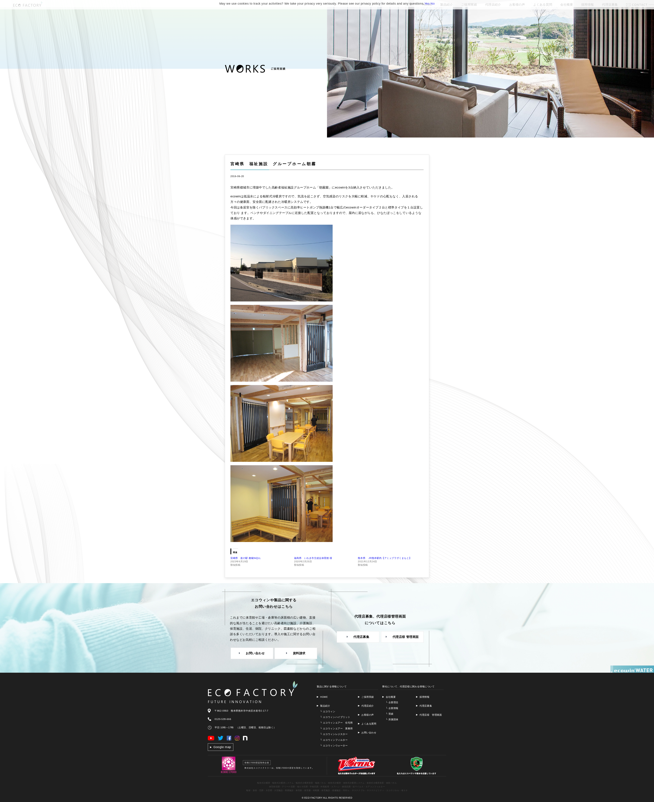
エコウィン (327, 711)
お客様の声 (367, 714)
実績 (389, 713)
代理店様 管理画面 (430, 714)
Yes (427, 3)
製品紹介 (325, 705)
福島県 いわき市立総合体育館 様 (313, 558)
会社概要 (391, 697)
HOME (324, 697)
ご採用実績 (367, 697)
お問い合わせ (368, 732)
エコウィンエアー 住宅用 (336, 722)
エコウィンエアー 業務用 (336, 728)
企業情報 (392, 708)
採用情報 (424, 697)
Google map (222, 747)
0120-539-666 (223, 719)
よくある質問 (368, 723)
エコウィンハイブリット (335, 717)
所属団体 (392, 719)
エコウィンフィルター (334, 740)
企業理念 (392, 702)
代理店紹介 (367, 705)
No (433, 3)
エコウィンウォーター (334, 745)
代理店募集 (425, 705)
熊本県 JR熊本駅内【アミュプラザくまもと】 (384, 558)
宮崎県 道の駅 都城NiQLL (245, 558)
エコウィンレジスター (334, 734)
